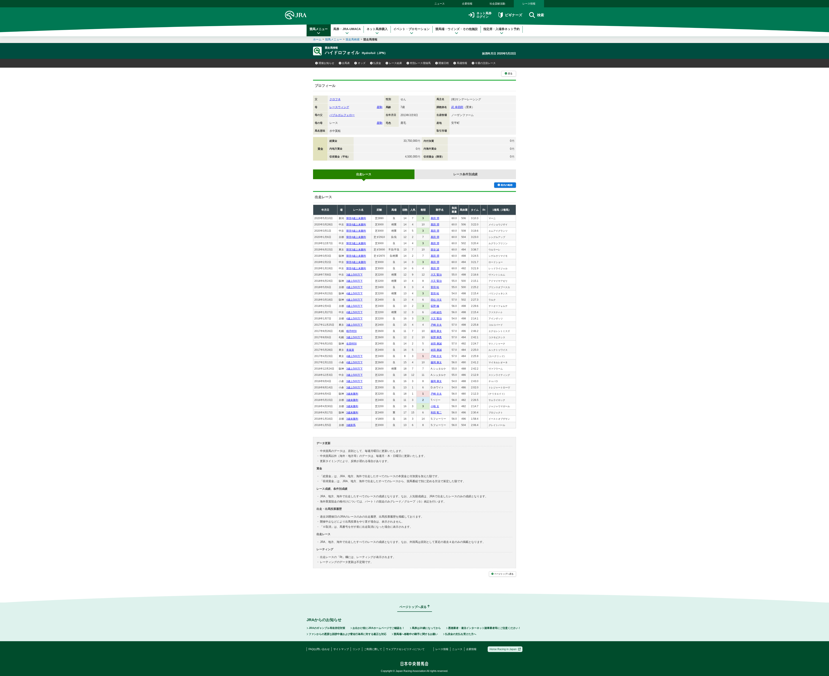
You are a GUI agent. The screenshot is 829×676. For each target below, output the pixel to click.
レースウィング (339, 107)
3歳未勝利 (352, 393)
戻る (510, 73)
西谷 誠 (435, 249)
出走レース (363, 174)
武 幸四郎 (457, 107)
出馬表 (346, 63)
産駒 (379, 107)
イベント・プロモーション (411, 29)
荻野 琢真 (436, 337)
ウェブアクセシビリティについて (405, 649)
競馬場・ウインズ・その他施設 (456, 29)
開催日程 (443, 63)
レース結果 (395, 63)
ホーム (317, 39)
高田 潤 (435, 218)
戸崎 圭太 (436, 324)
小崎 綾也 (436, 312)
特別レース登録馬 (420, 63)
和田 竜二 (436, 412)
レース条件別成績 (465, 174)
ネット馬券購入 (377, 29)
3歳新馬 (351, 425)
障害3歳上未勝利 (356, 243)
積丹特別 (351, 331)
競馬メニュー (319, 29)
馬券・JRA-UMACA (347, 29)
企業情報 (467, 3)
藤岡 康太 (436, 331)
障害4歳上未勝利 (356, 218)
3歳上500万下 (354, 274)
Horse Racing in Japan (503, 649)
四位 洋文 (436, 299)
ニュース (439, 3)
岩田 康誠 (436, 343)
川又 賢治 (436, 274)
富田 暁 (435, 287)
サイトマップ (341, 649)
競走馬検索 (353, 39)
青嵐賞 (350, 349)
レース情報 (528, 3)
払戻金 (377, 63)
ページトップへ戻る (504, 574)
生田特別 (351, 343)
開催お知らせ (326, 63)
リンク (356, 649)
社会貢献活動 (497, 3)
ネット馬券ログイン (484, 15)
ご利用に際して (373, 649)
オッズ (361, 63)
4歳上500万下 (354, 287)
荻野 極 (435, 306)
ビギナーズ (513, 15)
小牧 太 (435, 406)
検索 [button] (540, 15)
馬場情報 (462, 63)
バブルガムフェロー (342, 115)
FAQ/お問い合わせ (319, 649)
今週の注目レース (485, 63)
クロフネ (335, 99)
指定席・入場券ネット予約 (501, 29)
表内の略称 (507, 185)
